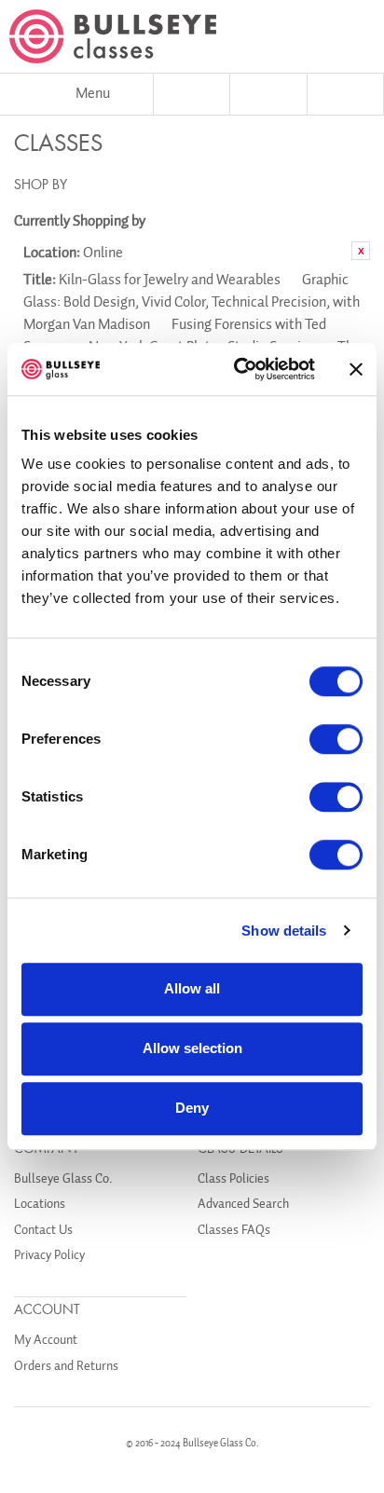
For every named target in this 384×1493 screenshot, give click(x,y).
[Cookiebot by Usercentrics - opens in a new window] (237, 369)
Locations (39, 1203)
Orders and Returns (66, 1366)
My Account (45, 1339)
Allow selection (192, 1048)
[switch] (336, 739)
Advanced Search (243, 1203)
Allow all (192, 988)
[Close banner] (356, 369)
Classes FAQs (234, 1230)
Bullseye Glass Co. (63, 1178)
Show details (283, 930)
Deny (192, 1108)
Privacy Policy (49, 1255)
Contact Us (43, 1230)
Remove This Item (360, 250)
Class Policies (233, 1178)
